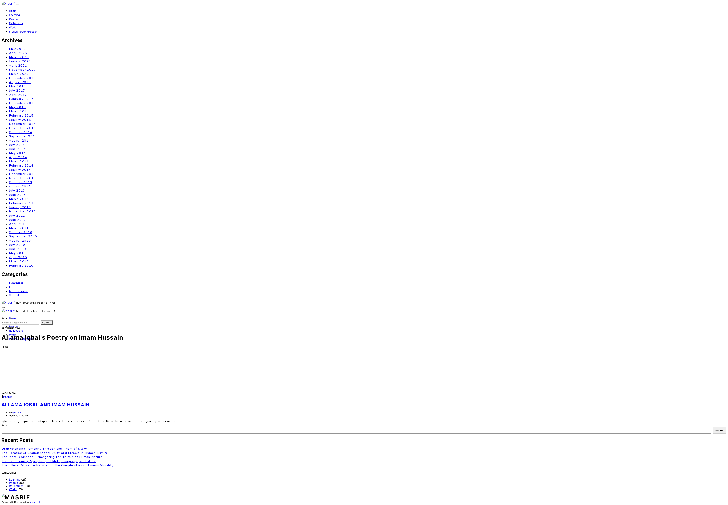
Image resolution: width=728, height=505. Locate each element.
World (12, 27)
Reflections (16, 23)
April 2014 (18, 157)
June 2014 (17, 149)
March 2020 (19, 74)
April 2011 (18, 224)
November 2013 (22, 178)
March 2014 (19, 161)
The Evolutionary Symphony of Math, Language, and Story (49, 461)
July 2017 (17, 90)
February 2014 (21, 166)
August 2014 (20, 141)
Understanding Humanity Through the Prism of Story (44, 449)
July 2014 (17, 145)
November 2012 (22, 211)
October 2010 (20, 232)
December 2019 (22, 78)
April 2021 (18, 65)
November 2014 (22, 128)
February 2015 (21, 116)
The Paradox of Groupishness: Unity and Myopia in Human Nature (55, 453)
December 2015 (22, 103)
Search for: (7, 318)
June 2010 (17, 249)
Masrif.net (35, 502)
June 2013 (17, 195)
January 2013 (20, 207)
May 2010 (17, 253)
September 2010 (23, 236)
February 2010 (21, 266)
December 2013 (22, 174)
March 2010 (19, 261)
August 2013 (20, 186)
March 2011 (19, 228)
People (13, 19)
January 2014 (20, 170)
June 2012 (17, 220)
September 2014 (23, 136)
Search (46, 322)
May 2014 (17, 153)
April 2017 (18, 95)
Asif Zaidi (16, 412)
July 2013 (17, 191)
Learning (14, 14)
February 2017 (21, 99)
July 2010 (17, 245)
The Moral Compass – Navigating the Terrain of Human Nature (52, 457)
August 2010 (20, 241)
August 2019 (20, 82)
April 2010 (18, 257)
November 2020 (22, 70)
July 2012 (17, 216)
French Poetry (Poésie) (23, 31)
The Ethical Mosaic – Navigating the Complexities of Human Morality (58, 465)
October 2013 (20, 182)
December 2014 (22, 124)
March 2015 (19, 111)
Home (12, 10)
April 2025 (18, 53)
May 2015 (17, 107)
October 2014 (20, 132)
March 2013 (19, 199)
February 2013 (21, 203)
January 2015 (20, 120)
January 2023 (20, 61)
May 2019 (17, 86)
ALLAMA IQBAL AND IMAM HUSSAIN (45, 404)
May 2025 (17, 49)
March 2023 (19, 57)
